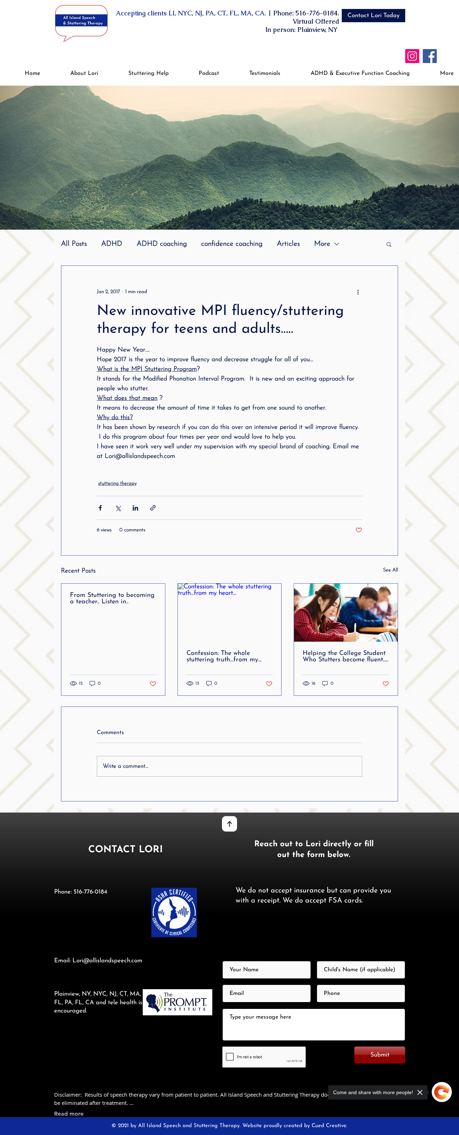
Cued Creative (329, 1126)
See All (390, 570)
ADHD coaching (162, 244)
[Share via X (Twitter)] (117, 507)
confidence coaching (231, 244)
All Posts (74, 244)
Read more (69, 1113)
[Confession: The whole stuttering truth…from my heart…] (229, 613)
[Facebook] (430, 56)
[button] (139, 73)
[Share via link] (153, 507)
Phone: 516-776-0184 (80, 892)
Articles (288, 244)
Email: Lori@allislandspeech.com (98, 961)
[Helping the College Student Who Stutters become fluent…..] (346, 613)
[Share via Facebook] (100, 507)
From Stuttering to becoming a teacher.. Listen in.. (112, 598)
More (322, 244)
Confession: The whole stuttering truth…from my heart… (222, 656)
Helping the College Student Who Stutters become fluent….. (345, 656)
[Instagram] (412, 56)
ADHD (111, 244)
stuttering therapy (117, 483)
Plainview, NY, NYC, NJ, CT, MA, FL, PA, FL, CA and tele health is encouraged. (98, 1002)
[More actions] (358, 291)
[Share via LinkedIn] (135, 507)
